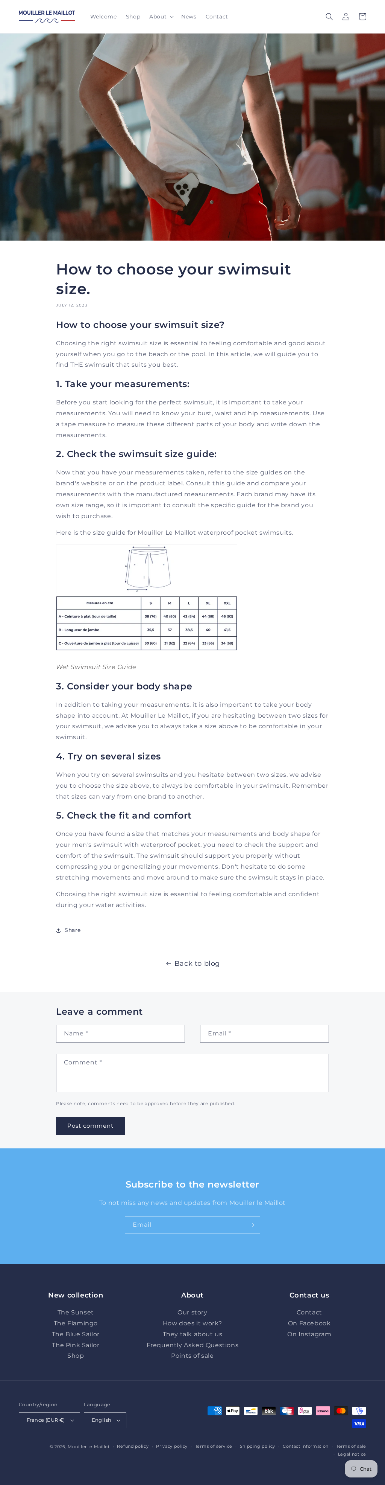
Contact (309, 1312)
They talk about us (193, 1334)
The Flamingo (76, 1323)
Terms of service (213, 1446)
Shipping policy (258, 1446)
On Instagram (309, 1334)
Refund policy (133, 1446)
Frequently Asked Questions (193, 1345)
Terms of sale (351, 1446)
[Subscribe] (251, 1225)
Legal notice (352, 1454)
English (102, 1420)
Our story (192, 1312)
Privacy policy (172, 1446)
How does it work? (192, 1323)
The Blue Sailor (76, 1334)
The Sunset (76, 1312)
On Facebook (309, 1323)
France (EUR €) (46, 1420)
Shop (75, 1355)
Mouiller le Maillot (88, 1446)
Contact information (306, 1446)
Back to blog (197, 963)
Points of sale (192, 1355)
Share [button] (73, 930)
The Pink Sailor (75, 1345)
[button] (161, 16)
